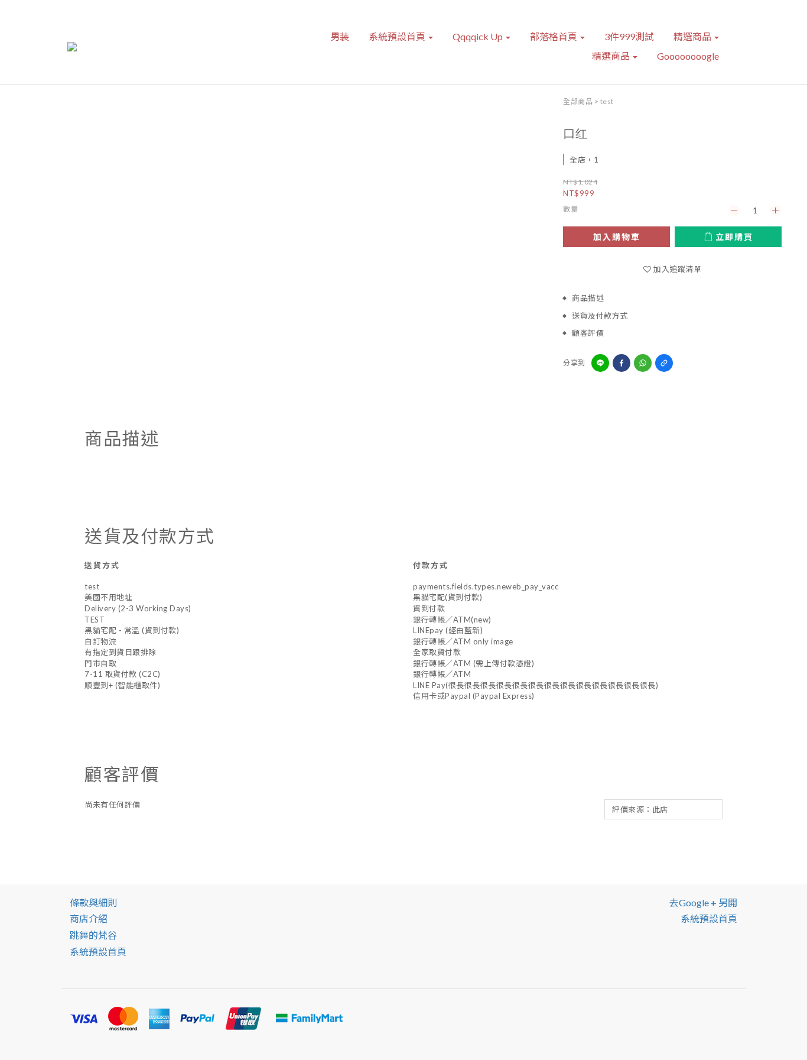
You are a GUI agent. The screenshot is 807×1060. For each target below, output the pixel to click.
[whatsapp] (643, 363)
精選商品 (693, 36)
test (607, 101)
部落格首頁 (554, 36)
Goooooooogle (688, 55)
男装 (339, 36)
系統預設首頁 (398, 36)
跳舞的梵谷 (93, 935)
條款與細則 (93, 902)
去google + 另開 (703, 902)
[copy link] (664, 363)
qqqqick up (479, 36)
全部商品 (578, 101)
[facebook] (621, 363)
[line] (600, 363)
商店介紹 (89, 918)
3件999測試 (629, 36)
